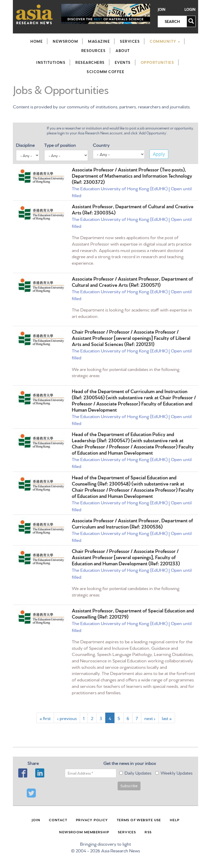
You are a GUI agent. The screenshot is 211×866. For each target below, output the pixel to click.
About (123, 50)
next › (149, 718)
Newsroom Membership (84, 832)
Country (101, 145)
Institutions (50, 62)
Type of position (60, 145)
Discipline (25, 145)
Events (123, 62)
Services (130, 41)
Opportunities (157, 62)
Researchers (90, 62)
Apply (159, 154)
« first (45, 718)
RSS (148, 832)
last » (167, 718)
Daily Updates (138, 772)
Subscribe (129, 785)
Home (36, 41)
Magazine (99, 41)
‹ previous (67, 718)
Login (190, 9)
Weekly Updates (176, 772)
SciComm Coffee (105, 71)
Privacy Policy (92, 820)
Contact (58, 820)
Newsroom (65, 41)
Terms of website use (139, 820)
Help (175, 820)
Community (163, 41)
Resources (93, 50)
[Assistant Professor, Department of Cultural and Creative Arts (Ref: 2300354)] (41, 213)
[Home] (34, 14)
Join (161, 9)
